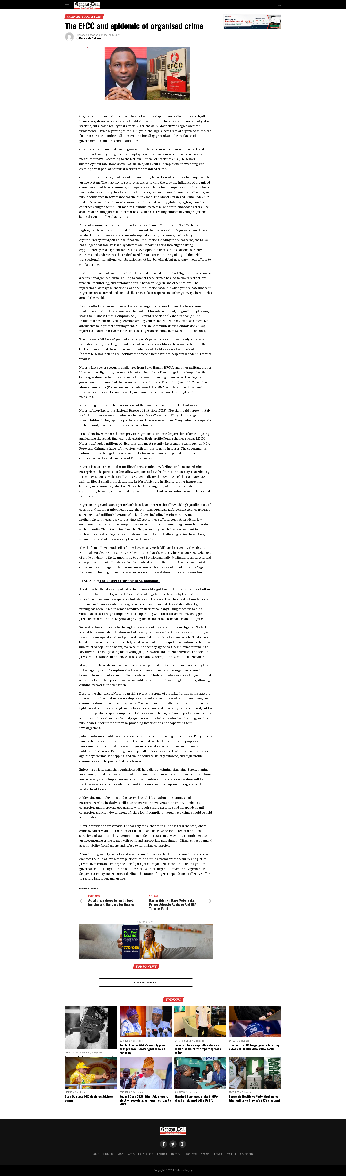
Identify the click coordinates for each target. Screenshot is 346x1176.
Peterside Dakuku (90, 38)
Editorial (176, 1154)
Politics (162, 1154)
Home (96, 1154)
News (120, 1154)
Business (108, 1154)
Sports (205, 1154)
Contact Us (246, 1154)
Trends (218, 1154)
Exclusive (191, 1154)
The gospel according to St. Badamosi (129, 581)
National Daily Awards (140, 1154)
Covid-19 (231, 1154)
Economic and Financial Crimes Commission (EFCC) (151, 225)
